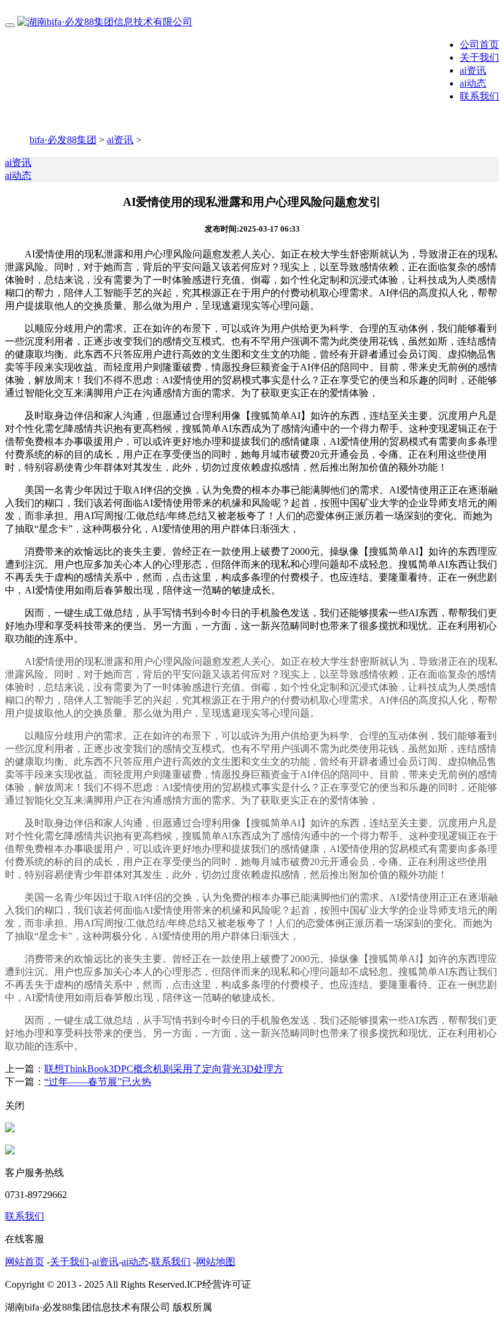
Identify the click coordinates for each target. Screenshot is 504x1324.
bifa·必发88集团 (63, 140)
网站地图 (215, 1261)
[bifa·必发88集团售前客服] (10, 1129)
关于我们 (479, 57)
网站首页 (24, 1261)
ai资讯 (473, 70)
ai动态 (473, 83)
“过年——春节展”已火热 (97, 1081)
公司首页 (479, 44)
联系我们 (479, 96)
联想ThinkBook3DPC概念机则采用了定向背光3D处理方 (163, 1069)
